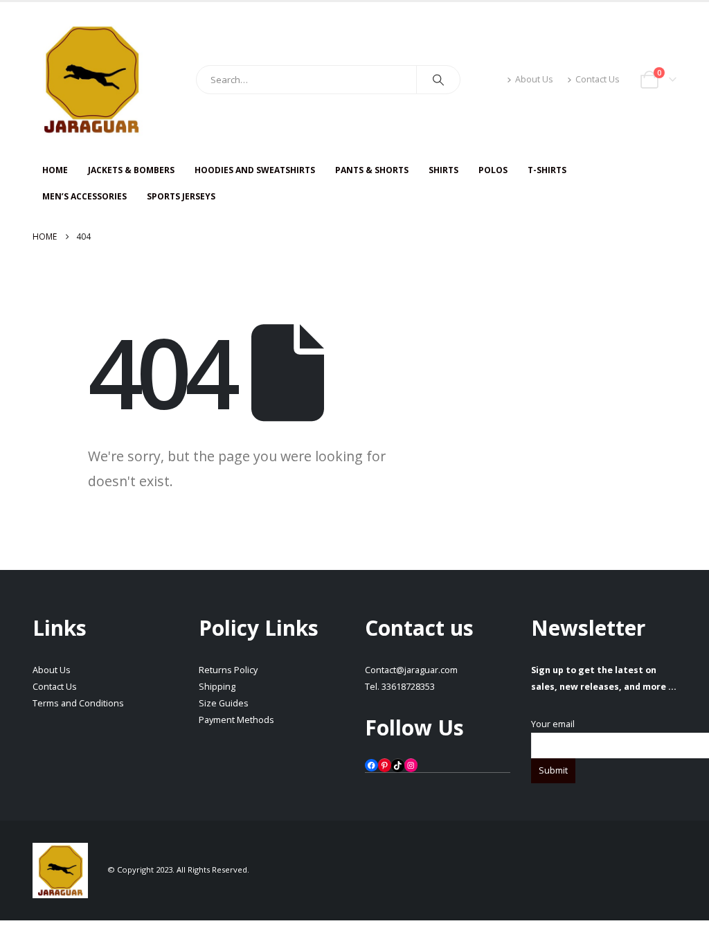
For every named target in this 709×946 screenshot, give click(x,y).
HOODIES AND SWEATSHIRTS (255, 170)
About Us (534, 79)
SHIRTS (443, 170)
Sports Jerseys (181, 196)
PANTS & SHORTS (372, 170)
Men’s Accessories (84, 196)
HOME (55, 170)
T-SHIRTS (547, 170)
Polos (493, 170)
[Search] (438, 79)
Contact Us (597, 79)
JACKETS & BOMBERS (131, 170)
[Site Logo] (91, 80)
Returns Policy (228, 670)
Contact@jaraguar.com (411, 670)
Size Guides (224, 703)
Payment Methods (236, 720)
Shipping (217, 687)
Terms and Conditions (78, 703)
